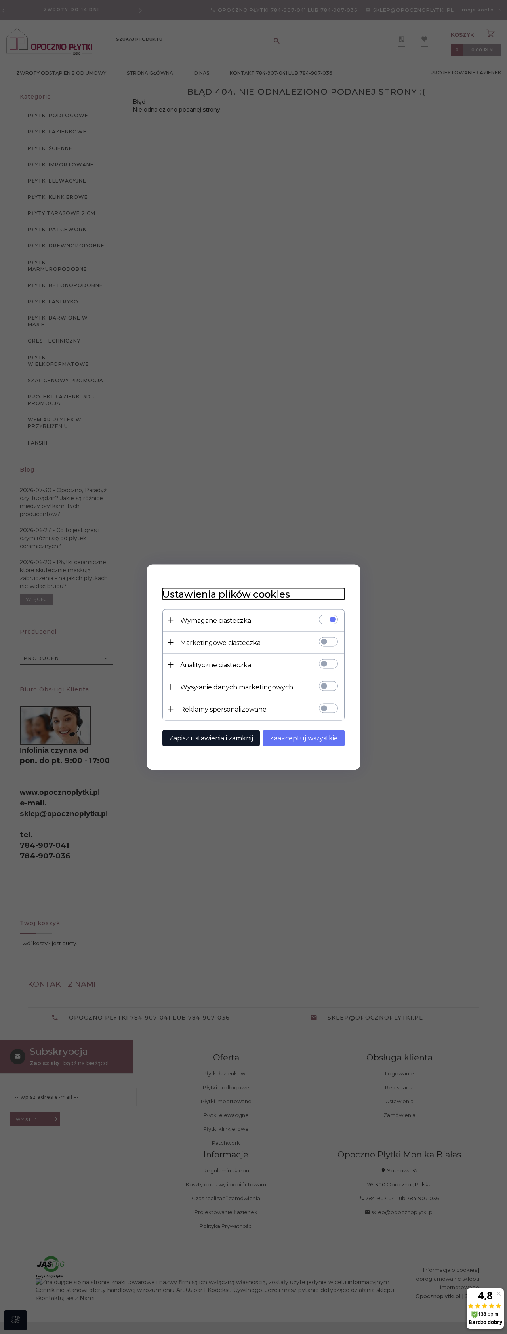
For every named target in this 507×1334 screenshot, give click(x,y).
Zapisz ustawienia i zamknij (211, 738)
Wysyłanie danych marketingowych (236, 687)
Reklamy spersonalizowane (223, 709)
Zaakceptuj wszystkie (304, 738)
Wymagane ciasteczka (215, 620)
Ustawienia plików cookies (226, 593)
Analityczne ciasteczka (215, 664)
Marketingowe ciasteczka (220, 642)
